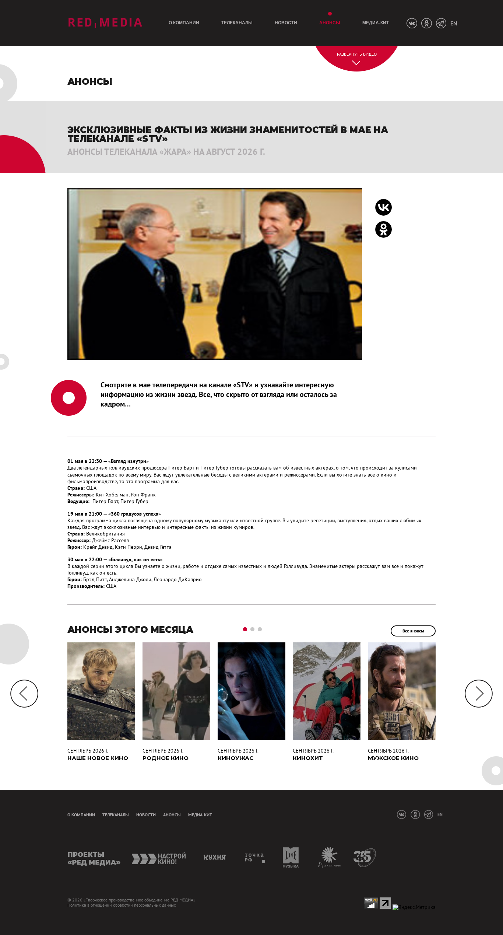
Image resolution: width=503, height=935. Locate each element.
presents (94, 857)
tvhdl (255, 857)
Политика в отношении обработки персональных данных (121, 905)
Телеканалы (237, 22)
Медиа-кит (375, 22)
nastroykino (159, 857)
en (453, 23)
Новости (286, 22)
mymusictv (291, 857)
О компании (184, 22)
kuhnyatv (216, 857)
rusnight (329, 857)
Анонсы (329, 22)
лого (105, 23)
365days (365, 857)
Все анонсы (413, 631)
